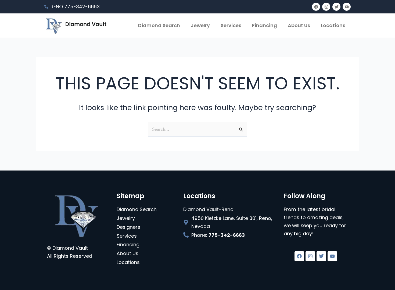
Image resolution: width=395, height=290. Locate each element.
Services (231, 25)
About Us (299, 25)
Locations (333, 25)
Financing (264, 25)
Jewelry (200, 25)
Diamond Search (159, 25)
